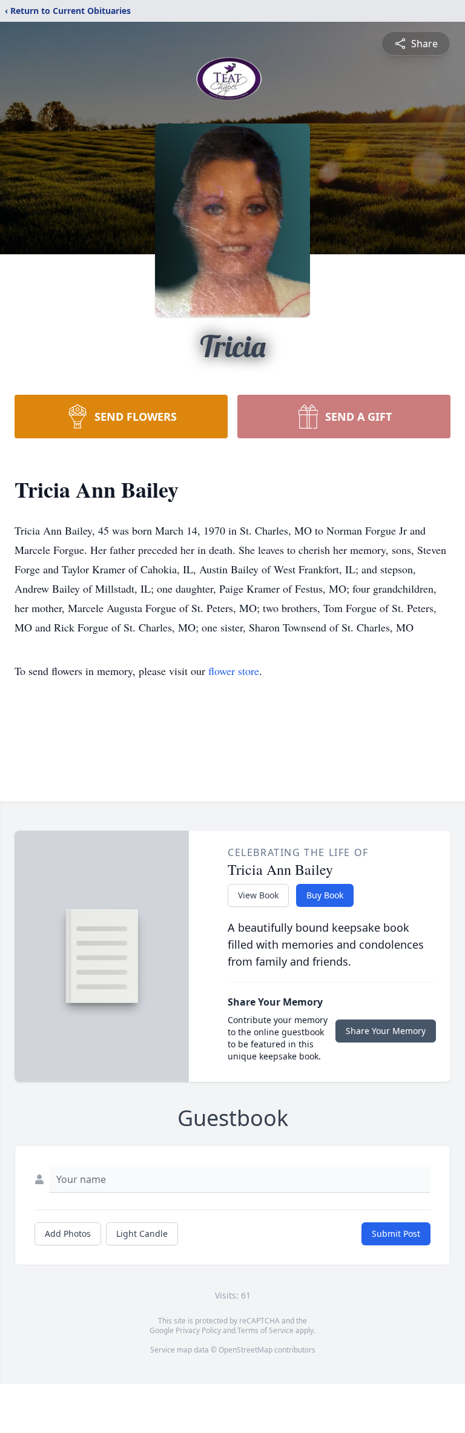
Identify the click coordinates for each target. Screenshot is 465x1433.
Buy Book (324, 895)
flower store (233, 671)
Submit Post (396, 1233)
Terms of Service (265, 1330)
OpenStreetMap (245, 1350)
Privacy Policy (198, 1330)
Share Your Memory (386, 1030)
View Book (258, 895)
